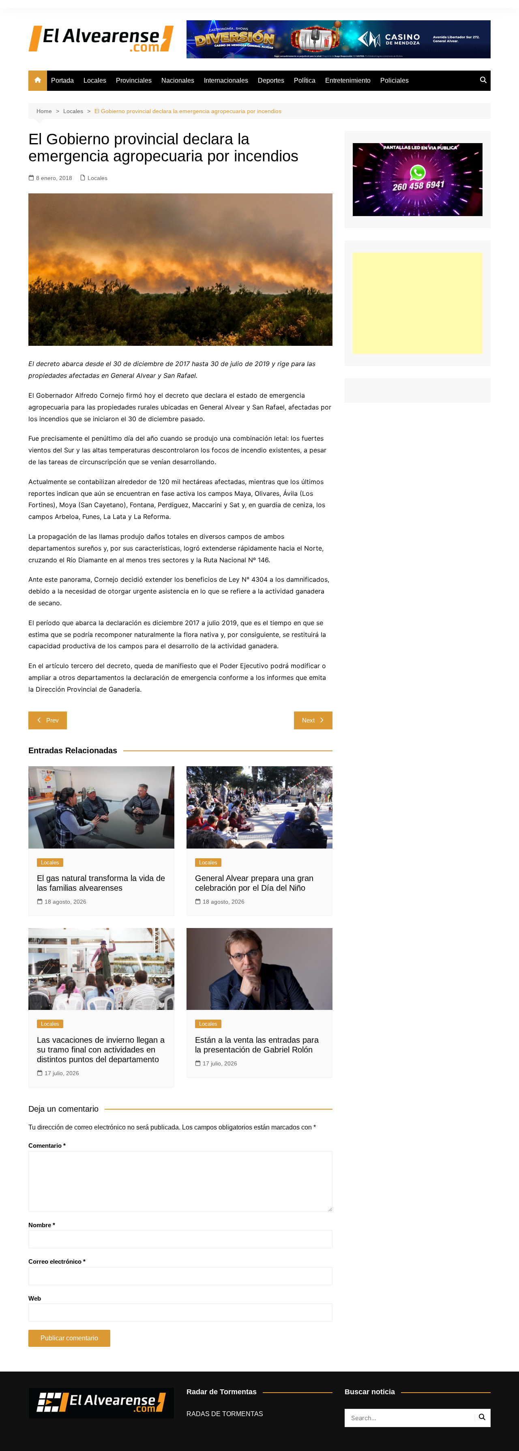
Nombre (41, 1225)
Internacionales (226, 80)
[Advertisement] (418, 303)
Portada (62, 80)
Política (304, 80)
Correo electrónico (57, 1261)
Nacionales (177, 80)
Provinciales (134, 80)
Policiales (394, 80)
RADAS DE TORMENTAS (225, 1413)
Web (34, 1298)
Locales (95, 80)
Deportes (271, 80)
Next (308, 720)
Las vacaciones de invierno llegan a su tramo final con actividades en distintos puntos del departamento (101, 1049)
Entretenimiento (348, 80)
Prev (52, 720)
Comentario (47, 1145)
